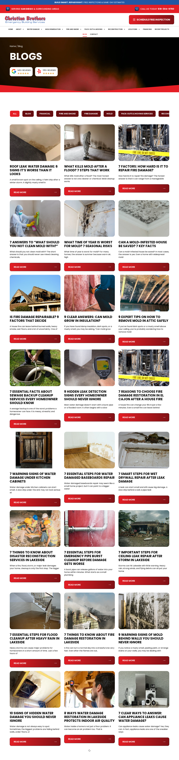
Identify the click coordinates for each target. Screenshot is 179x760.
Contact (94, 34)
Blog (85, 34)
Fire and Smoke (72, 29)
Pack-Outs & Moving (93, 29)
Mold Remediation (53, 29)
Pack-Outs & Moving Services (137, 113)
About (18, 29)
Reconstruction (115, 29)
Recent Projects (162, 29)
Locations (132, 29)
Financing (147, 29)
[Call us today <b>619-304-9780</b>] (137, 9)
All (15, 113)
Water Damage (33, 29)
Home (10, 29)
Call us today (157, 8)
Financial (45, 113)
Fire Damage (91, 113)
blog (28, 113)
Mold (110, 113)
